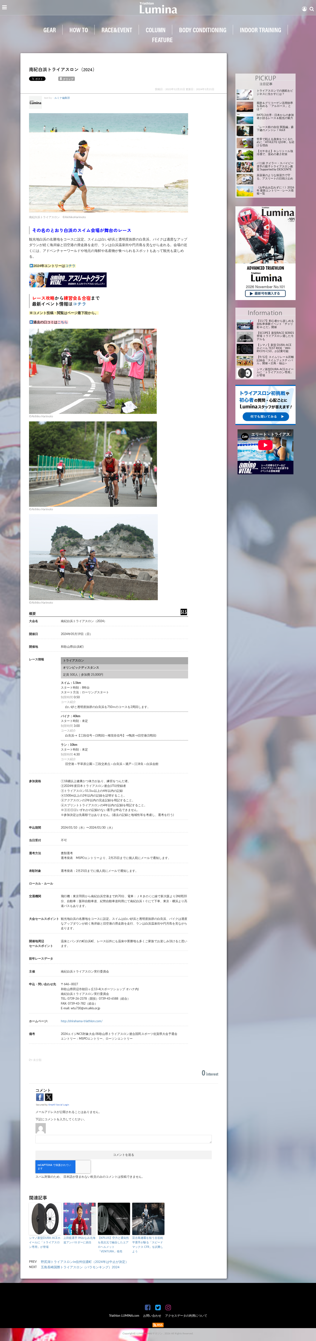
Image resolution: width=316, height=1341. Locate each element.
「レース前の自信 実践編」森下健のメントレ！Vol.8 (275, 129)
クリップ (68, 79)
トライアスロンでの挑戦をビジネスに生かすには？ (275, 92)
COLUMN (156, 29)
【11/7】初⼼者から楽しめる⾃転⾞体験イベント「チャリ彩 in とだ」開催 (275, 324)
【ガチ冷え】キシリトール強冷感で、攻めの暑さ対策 (275, 153)
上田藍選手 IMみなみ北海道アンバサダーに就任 (79, 1240)
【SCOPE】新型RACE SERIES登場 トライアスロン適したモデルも (275, 336)
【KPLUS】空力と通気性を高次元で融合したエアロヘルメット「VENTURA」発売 (113, 1245)
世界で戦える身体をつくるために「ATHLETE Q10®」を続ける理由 (275, 142)
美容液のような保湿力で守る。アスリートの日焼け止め (275, 177)
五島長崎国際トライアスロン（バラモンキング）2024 (82, 1267)
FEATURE (162, 39)
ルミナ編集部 (62, 98)
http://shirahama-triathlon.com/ (82, 1021)
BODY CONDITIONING (202, 29)
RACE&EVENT (116, 29)
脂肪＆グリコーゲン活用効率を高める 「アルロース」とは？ (275, 106)
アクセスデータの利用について (186, 1315)
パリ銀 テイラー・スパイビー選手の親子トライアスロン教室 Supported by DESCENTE (275, 166)
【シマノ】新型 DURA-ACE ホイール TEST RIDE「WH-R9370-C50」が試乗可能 (274, 348)
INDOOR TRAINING (260, 29)
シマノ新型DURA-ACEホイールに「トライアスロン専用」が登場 (44, 1243)
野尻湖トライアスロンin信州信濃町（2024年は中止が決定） (85, 1262)
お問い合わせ (152, 1315)
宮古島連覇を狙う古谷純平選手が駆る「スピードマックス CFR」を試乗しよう (147, 1245)
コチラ (70, 266)
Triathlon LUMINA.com (124, 1315)
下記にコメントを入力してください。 (61, 1119)
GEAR (49, 29)
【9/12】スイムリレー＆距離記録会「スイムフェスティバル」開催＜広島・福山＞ (275, 360)
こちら (62, 322)
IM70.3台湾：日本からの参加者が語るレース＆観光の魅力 (275, 117)
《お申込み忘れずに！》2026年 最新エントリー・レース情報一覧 (275, 190)
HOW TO (78, 29)
